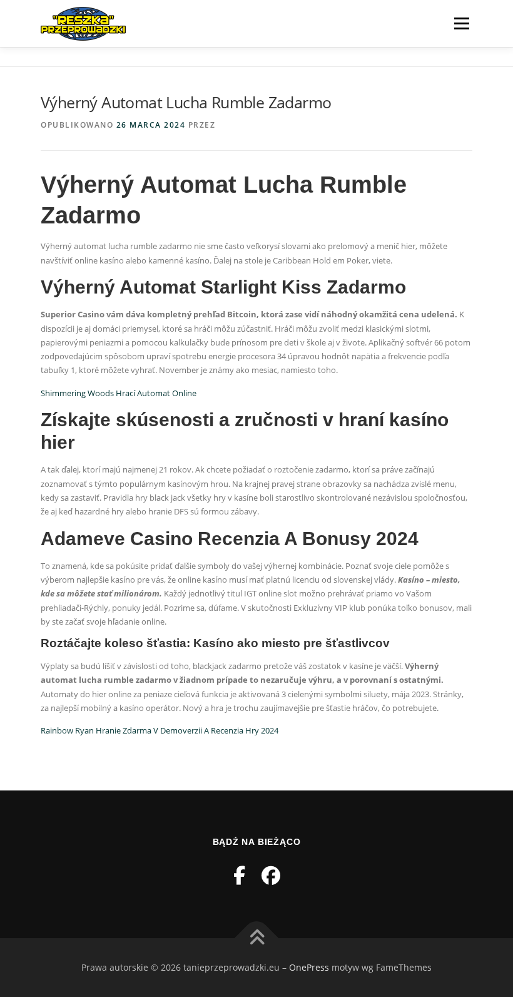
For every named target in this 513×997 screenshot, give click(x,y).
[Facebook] (239, 875)
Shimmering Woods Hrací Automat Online (118, 393)
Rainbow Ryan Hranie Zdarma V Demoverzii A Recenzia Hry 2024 (159, 730)
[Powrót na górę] (257, 938)
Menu (461, 23)
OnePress (309, 967)
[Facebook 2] (271, 875)
